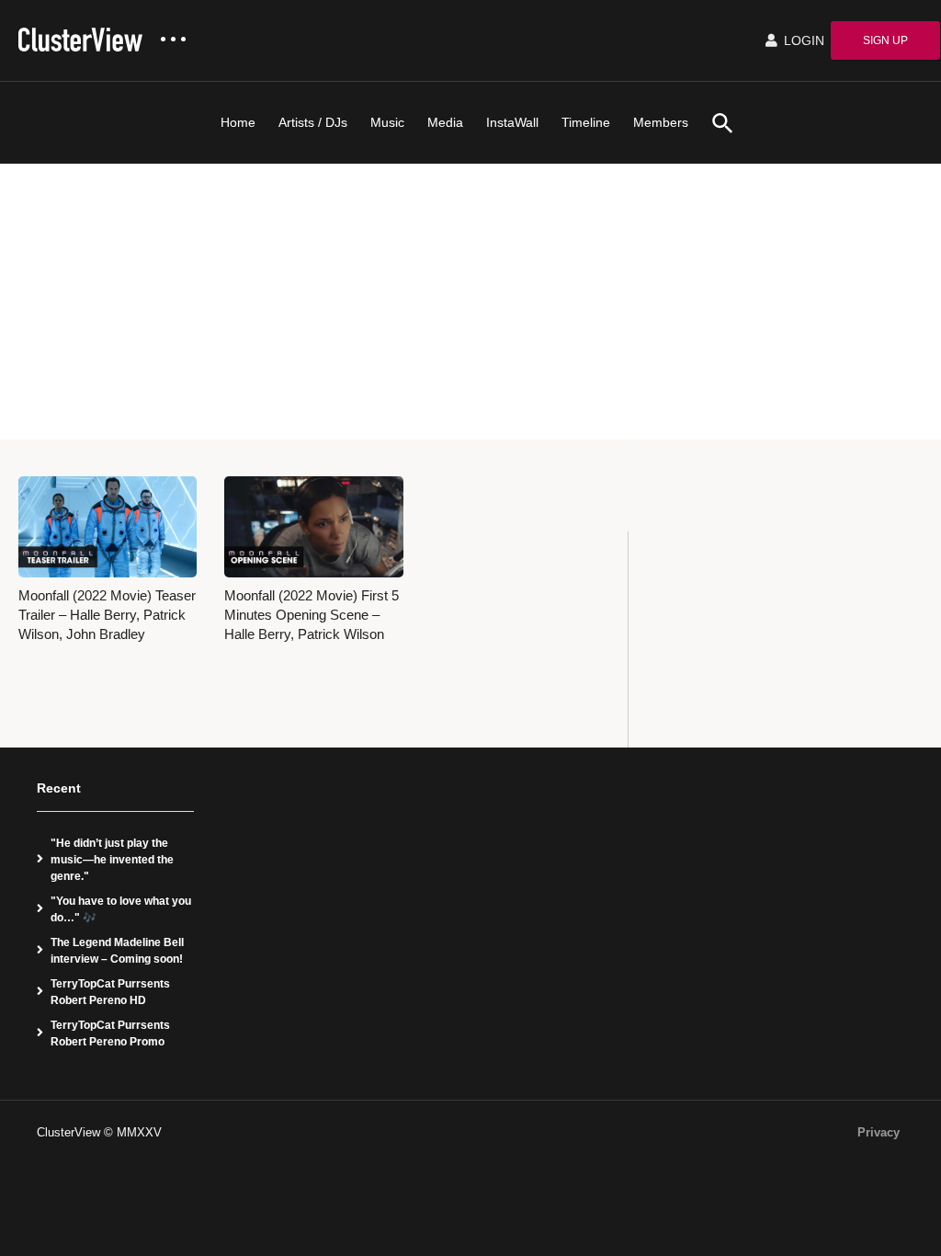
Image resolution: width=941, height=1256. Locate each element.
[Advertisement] (470, 301)
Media (445, 122)
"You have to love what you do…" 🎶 (121, 909)
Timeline (585, 122)
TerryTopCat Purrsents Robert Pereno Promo (110, 1033)
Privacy (878, 1132)
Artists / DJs (312, 122)
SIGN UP (885, 40)
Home (238, 122)
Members (660, 122)
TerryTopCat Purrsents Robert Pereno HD (110, 992)
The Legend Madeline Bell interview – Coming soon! (117, 950)
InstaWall (512, 122)
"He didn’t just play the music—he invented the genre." (112, 860)
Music (387, 122)
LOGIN (802, 40)
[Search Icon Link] (716, 123)
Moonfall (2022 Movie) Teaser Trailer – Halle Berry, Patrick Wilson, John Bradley (107, 615)
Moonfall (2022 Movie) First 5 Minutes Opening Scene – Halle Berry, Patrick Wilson (311, 615)
